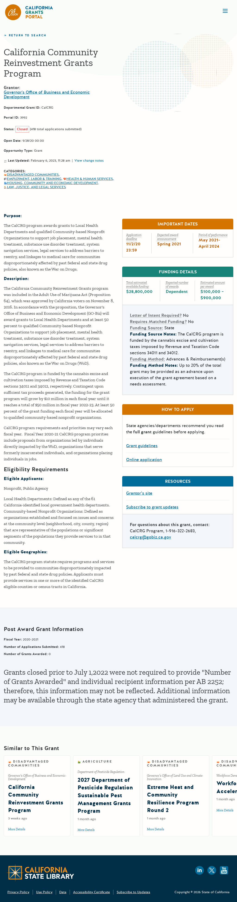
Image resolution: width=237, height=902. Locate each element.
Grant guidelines (142, 446)
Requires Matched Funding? (158, 321)
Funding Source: (146, 328)
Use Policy (44, 892)
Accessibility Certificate (91, 892)
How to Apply (178, 409)
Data (62, 892)
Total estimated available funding (137, 285)
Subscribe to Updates (133, 892)
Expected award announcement (167, 237)
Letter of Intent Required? (156, 315)
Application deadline (133, 237)
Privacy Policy (18, 892)
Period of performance (213, 235)
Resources (178, 481)
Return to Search (27, 35)
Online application (144, 459)
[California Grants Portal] (29, 12)
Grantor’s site (139, 493)
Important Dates (178, 224)
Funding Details (178, 272)
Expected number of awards (177, 285)
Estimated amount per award (212, 285)
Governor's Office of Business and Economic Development (47, 94)
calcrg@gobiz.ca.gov (150, 537)
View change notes (89, 161)
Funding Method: (147, 359)
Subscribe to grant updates (152, 507)
